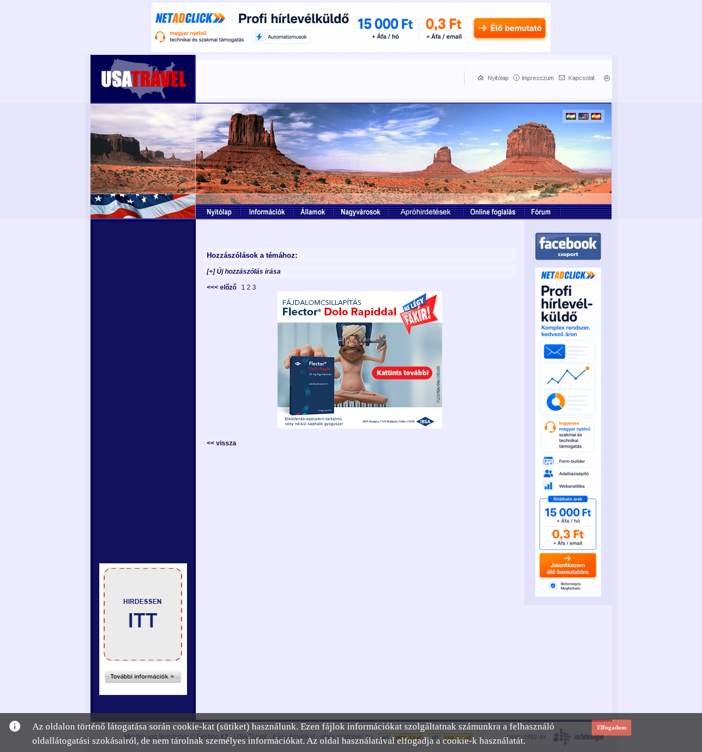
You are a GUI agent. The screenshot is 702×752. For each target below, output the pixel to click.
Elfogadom (611, 727)
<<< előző (223, 287)
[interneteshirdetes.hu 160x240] (143, 692)
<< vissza (221, 443)
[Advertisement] (327, 77)
